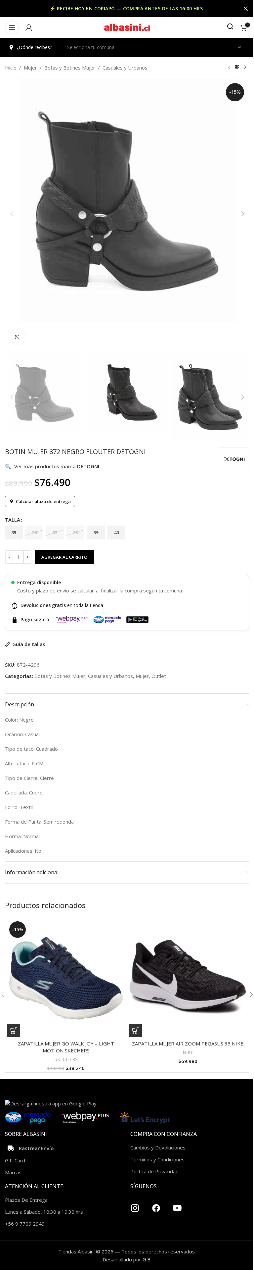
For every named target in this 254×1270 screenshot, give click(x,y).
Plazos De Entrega (26, 1199)
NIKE (188, 1052)
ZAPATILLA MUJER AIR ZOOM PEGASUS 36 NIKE (187, 1043)
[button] (11, 214)
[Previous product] (229, 68)
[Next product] (245, 68)
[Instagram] (135, 1205)
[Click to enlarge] (17, 337)
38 (75, 532)
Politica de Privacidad (154, 1171)
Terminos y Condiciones (157, 1159)
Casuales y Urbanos (125, 67)
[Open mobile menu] (12, 27)
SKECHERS (66, 1059)
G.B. (147, 1259)
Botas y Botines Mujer (69, 67)
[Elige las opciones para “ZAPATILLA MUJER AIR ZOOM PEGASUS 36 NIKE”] (135, 1030)
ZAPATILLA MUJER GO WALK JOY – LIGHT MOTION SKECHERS (66, 1047)
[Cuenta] (28, 27)
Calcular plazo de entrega (43, 501)
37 (55, 532)
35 (14, 532)
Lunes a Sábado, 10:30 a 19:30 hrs (44, 1211)
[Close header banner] (245, 8)
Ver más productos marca (52, 466)
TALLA (12, 519)
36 (34, 532)
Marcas (13, 1172)
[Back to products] (237, 68)
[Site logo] (127, 27)
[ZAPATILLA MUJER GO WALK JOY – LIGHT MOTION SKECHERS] (66, 978)
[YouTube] (177, 1205)
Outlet (158, 676)
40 (116, 532)
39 (96, 532)
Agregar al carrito (64, 557)
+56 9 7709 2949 (25, 1223)
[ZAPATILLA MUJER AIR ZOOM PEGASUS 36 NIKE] (188, 978)
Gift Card (15, 1160)
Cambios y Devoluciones (158, 1147)
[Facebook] (156, 1205)
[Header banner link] (127, 8)
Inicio (11, 67)
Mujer (30, 67)
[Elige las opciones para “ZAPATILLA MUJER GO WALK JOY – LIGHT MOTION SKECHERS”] (13, 1030)
